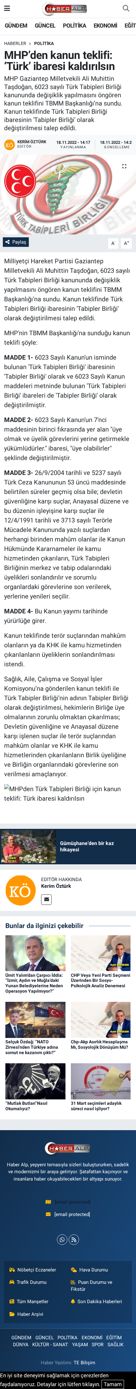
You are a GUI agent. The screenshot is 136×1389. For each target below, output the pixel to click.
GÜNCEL (45, 25)
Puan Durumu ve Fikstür (92, 1285)
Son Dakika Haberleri (99, 1301)
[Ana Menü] (7, 8)
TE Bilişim (84, 1363)
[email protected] (72, 1202)
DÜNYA (20, 1344)
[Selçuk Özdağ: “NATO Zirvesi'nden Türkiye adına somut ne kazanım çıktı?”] (35, 1019)
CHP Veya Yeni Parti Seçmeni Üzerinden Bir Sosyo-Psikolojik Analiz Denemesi (100, 981)
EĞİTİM (114, 1338)
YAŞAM (80, 1344)
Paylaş (19, 242)
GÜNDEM (16, 25)
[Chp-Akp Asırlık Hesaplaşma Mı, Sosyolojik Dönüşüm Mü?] (101, 1019)
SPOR (97, 1344)
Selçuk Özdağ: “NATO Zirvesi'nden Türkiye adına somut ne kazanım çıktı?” (31, 1047)
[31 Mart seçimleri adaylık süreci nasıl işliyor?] (101, 1081)
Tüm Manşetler (32, 1301)
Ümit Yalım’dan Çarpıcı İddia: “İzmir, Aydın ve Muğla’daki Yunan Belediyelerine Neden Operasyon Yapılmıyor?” (34, 983)
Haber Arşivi (30, 1314)
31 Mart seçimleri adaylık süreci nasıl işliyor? (96, 1106)
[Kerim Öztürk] (20, 890)
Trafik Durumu (31, 1282)
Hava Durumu (93, 1270)
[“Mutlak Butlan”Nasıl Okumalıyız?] (35, 1081)
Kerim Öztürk (56, 886)
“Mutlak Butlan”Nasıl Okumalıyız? (26, 1106)
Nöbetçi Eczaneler (36, 1270)
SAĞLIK (115, 1344)
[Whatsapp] (62, 1239)
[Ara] (126, 9)
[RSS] (74, 1239)
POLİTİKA (74, 25)
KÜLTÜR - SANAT (50, 1344)
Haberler (15, 43)
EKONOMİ (105, 25)
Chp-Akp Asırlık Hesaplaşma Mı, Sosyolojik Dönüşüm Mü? (99, 1044)
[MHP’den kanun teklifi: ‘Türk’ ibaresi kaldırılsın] (68, 194)
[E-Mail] (46, 899)
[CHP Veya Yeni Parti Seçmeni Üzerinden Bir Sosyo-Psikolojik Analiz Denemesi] (101, 953)
